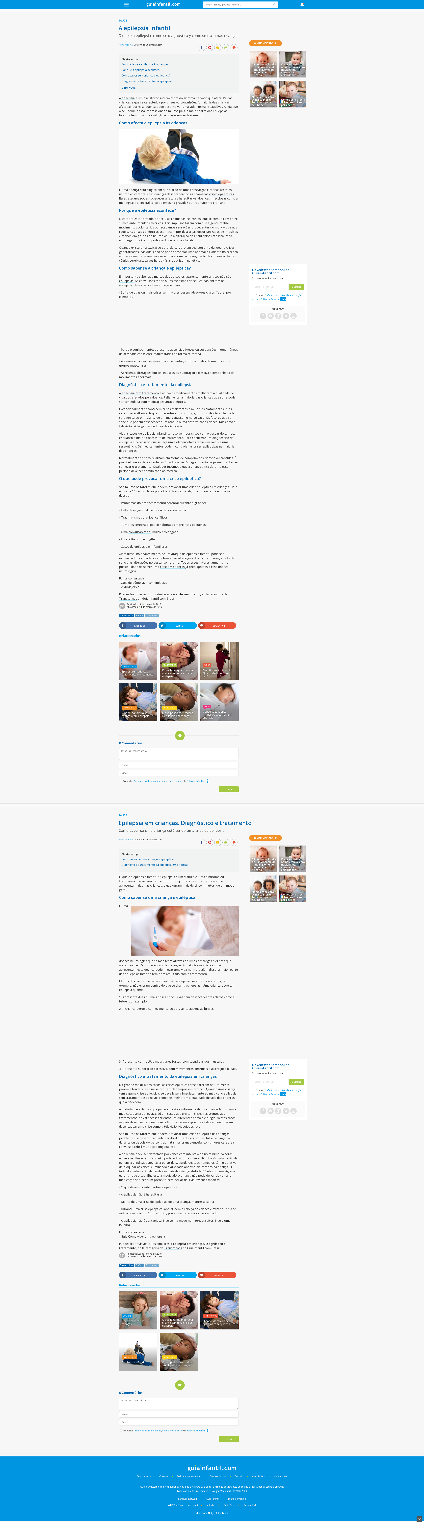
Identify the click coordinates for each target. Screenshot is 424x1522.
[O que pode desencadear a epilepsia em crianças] (179, 720)
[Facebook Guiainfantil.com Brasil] (263, 316)
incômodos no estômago (178, 462)
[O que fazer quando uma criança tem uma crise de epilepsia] (179, 679)
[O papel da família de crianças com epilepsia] (138, 720)
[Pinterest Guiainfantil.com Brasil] (270, 316)
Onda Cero (229, 1505)
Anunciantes (258, 1476)
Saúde (123, 20)
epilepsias (126, 281)
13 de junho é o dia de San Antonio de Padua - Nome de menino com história (264, 70)
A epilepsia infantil (133, 1362)
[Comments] (234, 48)
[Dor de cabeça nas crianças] (138, 1328)
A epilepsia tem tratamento (139, 393)
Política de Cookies (195, 781)
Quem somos (143, 1476)
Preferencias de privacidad (147, 781)
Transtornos (128, 598)
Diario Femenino (237, 1498)
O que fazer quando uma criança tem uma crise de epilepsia (177, 673)
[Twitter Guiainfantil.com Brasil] (285, 316)
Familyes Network (187, 1498)
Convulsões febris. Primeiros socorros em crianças (217, 714)
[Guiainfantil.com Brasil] (163, 6)
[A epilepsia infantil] (138, 1370)
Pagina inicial (126, 615)
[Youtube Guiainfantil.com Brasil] (293, 316)
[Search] (274, 4)
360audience (221, 1513)
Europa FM (250, 1505)
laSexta (210, 1505)
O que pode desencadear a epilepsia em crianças (177, 714)
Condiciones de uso (172, 781)
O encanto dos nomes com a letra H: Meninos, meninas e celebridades (293, 70)
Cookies (164, 1476)
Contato (239, 1476)
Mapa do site (280, 1476)
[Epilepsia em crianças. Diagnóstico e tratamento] (138, 679)
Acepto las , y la (164, 781)
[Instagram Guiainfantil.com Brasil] (278, 316)
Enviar (228, 789)
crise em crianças (172, 567)
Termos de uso (218, 1476)
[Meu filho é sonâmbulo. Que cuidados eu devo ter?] (219, 679)
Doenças (127, 1316)
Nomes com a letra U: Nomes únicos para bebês (293, 102)
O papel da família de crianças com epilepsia (135, 714)
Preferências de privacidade (278, 295)
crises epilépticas (221, 194)
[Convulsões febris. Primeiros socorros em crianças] (219, 720)
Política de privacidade (189, 1476)
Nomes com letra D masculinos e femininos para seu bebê (263, 101)
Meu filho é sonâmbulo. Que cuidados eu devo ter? (217, 673)
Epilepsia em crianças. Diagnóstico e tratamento (138, 673)
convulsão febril (140, 532)
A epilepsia (127, 98)
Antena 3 (193, 1505)
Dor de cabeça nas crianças (133, 1322)
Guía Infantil (212, 1498)
